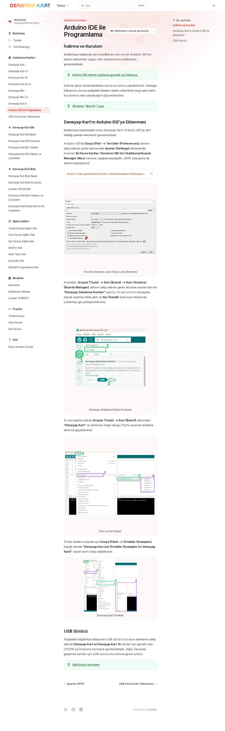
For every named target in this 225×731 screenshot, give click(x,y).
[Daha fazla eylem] (154, 31)
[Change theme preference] (214, 5)
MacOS (90, 106)
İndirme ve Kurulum (184, 25)
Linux (101, 106)
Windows (78, 106)
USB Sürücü (180, 40)
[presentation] (110, 173)
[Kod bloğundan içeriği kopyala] (151, 173)
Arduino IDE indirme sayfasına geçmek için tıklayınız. (105, 74)
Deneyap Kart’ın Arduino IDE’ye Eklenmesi (191, 32)
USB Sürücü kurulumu (86, 664)
